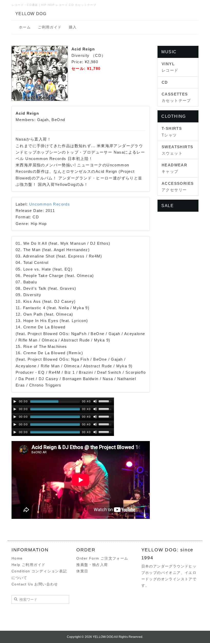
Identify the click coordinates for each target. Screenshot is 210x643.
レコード (170, 67)
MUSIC (169, 52)
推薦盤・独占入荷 (92, 565)
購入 (73, 27)
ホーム (25, 27)
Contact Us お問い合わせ (35, 584)
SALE (167, 205)
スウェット (177, 150)
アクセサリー (178, 186)
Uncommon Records (49, 204)
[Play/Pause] (15, 401)
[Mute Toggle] (95, 401)
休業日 (82, 571)
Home (17, 558)
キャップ (174, 168)
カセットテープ (176, 97)
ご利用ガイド (49, 27)
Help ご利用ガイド (28, 565)
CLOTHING (173, 116)
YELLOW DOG (30, 14)
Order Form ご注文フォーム (102, 558)
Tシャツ (172, 131)
